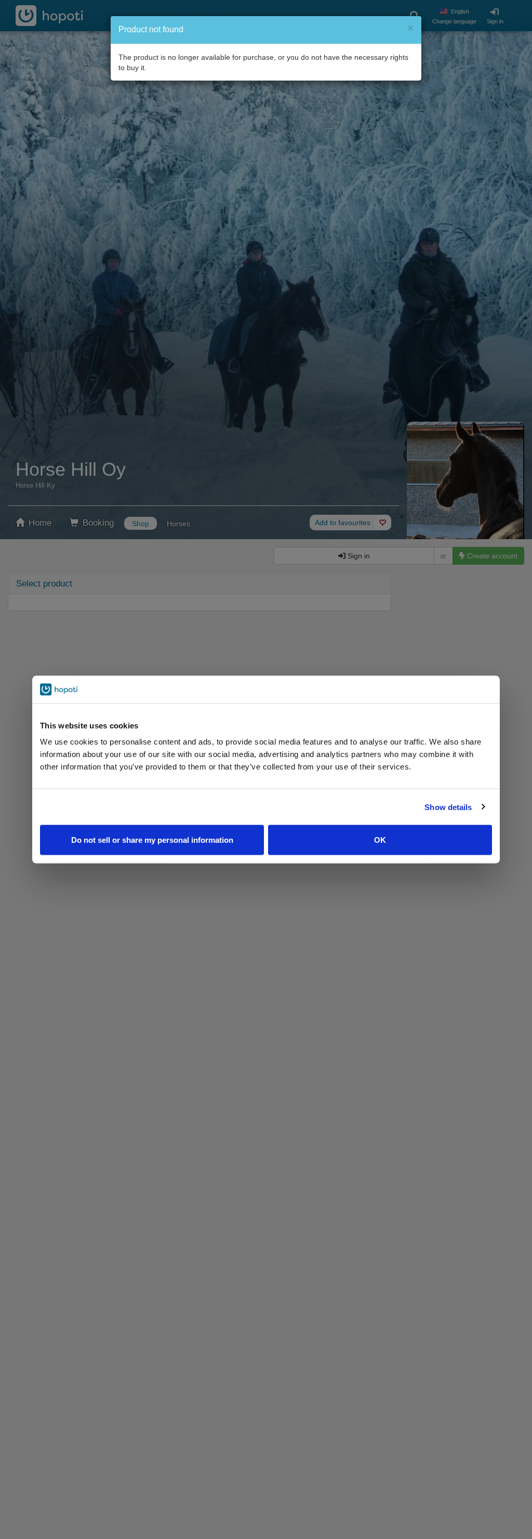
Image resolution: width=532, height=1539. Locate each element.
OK (380, 840)
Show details (448, 806)
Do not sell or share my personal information (152, 840)
